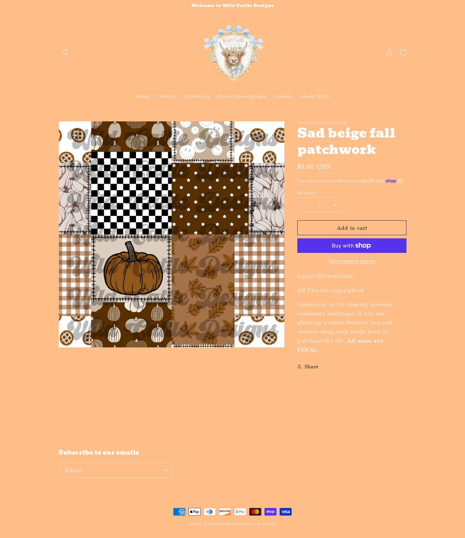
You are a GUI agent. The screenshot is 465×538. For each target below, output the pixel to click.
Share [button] (312, 366)
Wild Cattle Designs (221, 523)
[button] (65, 52)
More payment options (352, 261)
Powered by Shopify (258, 523)
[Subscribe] (165, 470)
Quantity (307, 193)
